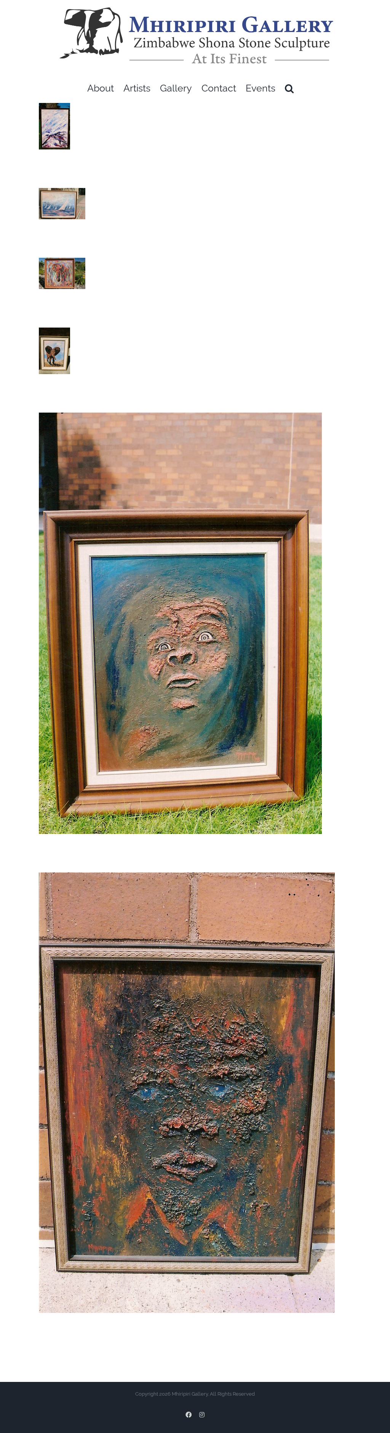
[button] (289, 88)
